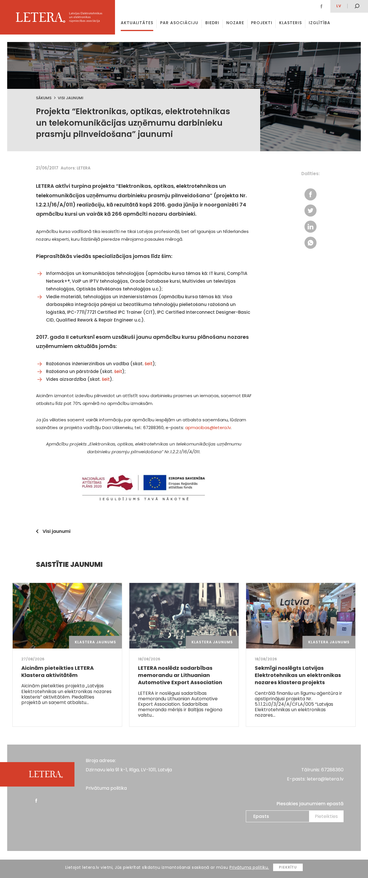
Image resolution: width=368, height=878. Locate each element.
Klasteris (290, 23)
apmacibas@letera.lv (208, 427)
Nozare (235, 23)
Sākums (43, 98)
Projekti (261, 23)
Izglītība (319, 23)
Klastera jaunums (95, 642)
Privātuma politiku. (249, 867)
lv (338, 6)
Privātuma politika (106, 788)
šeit (149, 364)
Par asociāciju (179, 23)
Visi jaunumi (70, 98)
